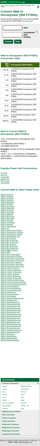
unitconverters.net (25, 442)
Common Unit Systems (11, 434)
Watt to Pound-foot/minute (11, 288)
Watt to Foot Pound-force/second (13, 284)
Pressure (24, 392)
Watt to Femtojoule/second (11, 330)
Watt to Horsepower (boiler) (11, 230)
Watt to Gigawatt (7, 200)
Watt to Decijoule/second (10, 318)
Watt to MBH (5, 252)
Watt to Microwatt (7, 216)
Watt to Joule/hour (8, 334)
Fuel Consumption (8, 403)
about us (3, 440)
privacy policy (24, 440)
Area (3, 392)
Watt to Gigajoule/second (10, 308)
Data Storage (6, 406)
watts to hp (5, 179)
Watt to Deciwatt (7, 210)
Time (22, 397)
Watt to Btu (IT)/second (9, 242)
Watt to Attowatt (7, 224)
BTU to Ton (5, 181)
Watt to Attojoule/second (10, 332)
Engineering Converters (11, 411)
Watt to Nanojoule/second (11, 326)
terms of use (13, 440)
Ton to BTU (5, 183)
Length (4, 386)
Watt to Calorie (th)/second (11, 278)
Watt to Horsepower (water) (11, 234)
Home (2, 5)
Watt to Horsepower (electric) (12, 232)
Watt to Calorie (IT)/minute (11, 270)
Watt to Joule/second (9, 300)
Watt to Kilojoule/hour (9, 338)
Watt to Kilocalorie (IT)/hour (11, 256)
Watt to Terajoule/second (10, 306)
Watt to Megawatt (7, 202)
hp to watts (5, 177)
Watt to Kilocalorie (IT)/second (12, 260)
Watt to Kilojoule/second (10, 312)
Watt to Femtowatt (8, 222)
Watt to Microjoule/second (11, 324)
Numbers (24, 403)
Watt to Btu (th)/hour (8, 244)
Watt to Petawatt (7, 196)
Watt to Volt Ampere (8, 296)
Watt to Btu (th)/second (9, 248)
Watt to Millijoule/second (10, 322)
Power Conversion (10, 5)
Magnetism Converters (11, 427)
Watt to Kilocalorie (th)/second (12, 266)
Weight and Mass (26, 386)
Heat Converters (8, 415)
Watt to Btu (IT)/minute (9, 240)
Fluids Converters (9, 418)
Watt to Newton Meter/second (12, 298)
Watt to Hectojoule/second (11, 314)
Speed (4, 400)
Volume (4, 389)
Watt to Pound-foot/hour (10, 286)
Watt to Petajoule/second (10, 304)
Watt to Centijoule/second (11, 320)
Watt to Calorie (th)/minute (11, 276)
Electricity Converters (10, 424)
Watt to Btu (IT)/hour (8, 238)
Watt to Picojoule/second (10, 328)
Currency (5, 408)
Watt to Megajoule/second (11, 310)
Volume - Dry (25, 406)
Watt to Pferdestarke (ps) (10, 236)
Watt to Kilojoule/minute (10, 340)
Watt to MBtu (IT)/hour (9, 250)
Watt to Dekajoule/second (11, 316)
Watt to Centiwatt (7, 212)
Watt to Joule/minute (9, 336)
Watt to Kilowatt (7, 204)
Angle (22, 400)
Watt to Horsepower (8, 226)
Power (23, 394)
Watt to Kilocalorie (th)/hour (11, 262)
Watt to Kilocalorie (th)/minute (12, 264)
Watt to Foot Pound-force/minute (13, 282)
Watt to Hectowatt (7, 206)
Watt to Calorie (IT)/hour (10, 268)
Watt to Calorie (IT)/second (11, 272)
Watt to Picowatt (7, 220)
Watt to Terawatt (7, 198)
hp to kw (4, 173)
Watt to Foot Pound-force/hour (12, 280)
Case (22, 408)
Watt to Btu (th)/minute (9, 246)
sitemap (34, 440)
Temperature (25, 389)
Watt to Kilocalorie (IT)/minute (12, 258)
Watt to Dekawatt (7, 208)
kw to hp (4, 175)
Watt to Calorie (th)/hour (10, 274)
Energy (4, 394)
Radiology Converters (10, 431)
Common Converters (10, 383)
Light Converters (8, 421)
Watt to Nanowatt (7, 218)
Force (4, 397)
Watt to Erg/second (8, 292)
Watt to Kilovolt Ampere (10, 294)
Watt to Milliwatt (7, 214)
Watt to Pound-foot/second (11, 290)
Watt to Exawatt (7, 194)
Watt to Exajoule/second (10, 302)
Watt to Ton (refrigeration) (10, 254)
